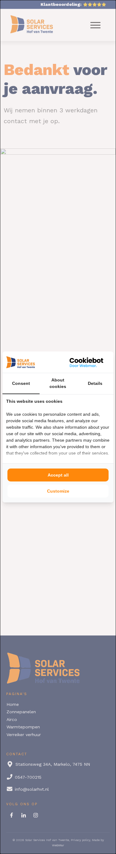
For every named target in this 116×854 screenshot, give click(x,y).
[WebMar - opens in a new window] (86, 362)
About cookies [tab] (57, 383)
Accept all (58, 475)
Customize (58, 491)
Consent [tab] (21, 383)
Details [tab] (95, 383)
